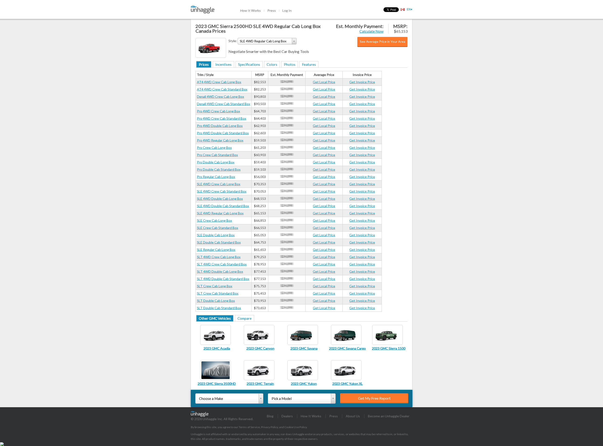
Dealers (287, 416)
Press (271, 10)
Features (309, 64)
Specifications (249, 64)
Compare (244, 318)
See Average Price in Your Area (382, 41)
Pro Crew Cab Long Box (214, 148)
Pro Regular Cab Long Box (216, 177)
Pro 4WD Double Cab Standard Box (223, 133)
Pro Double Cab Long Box (215, 162)
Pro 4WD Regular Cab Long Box (220, 140)
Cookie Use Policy (295, 427)
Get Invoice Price (362, 82)
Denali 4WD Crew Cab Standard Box (223, 104)
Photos (289, 64)
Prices (204, 64)
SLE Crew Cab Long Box (214, 220)
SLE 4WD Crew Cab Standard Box (221, 191)
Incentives (223, 64)
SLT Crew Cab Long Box (214, 286)
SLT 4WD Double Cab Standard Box (223, 279)
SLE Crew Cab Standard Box (217, 228)
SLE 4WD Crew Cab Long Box (218, 184)
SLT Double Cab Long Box (216, 301)
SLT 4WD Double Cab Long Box (220, 271)
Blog (270, 416)
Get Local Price (324, 82)
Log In (287, 10)
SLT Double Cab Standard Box (219, 308)
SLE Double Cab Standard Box (219, 242)
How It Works (250, 10)
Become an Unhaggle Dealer (388, 416)
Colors (272, 64)
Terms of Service (249, 427)
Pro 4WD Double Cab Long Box (220, 126)
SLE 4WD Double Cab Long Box (220, 199)
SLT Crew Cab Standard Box (217, 293)
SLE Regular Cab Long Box (216, 250)
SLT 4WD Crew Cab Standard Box (222, 264)
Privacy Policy (269, 427)
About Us (353, 416)
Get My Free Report (374, 398)
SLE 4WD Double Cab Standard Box (223, 206)
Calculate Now (371, 31)
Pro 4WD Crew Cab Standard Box (221, 118)
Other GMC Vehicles (215, 318)
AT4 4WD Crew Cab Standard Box (222, 89)
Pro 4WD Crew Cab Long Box (218, 111)
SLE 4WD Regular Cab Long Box (220, 213)
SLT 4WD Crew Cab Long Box (218, 257)
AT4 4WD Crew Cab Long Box (219, 82)
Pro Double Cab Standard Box (218, 169)
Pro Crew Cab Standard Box (217, 155)
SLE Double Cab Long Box (216, 235)
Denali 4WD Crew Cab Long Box (220, 97)
